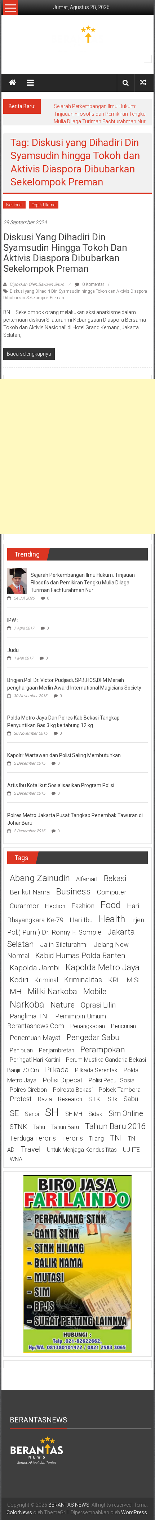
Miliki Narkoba (52, 991)
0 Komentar (92, 284)
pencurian (123, 1026)
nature (62, 1004)
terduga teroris (33, 1138)
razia (45, 1099)
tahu (39, 1127)
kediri (19, 979)
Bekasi (115, 878)
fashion (82, 906)
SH (52, 1112)
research (70, 1099)
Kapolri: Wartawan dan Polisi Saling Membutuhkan (64, 755)
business (73, 891)
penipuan (21, 1050)
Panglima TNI (29, 1016)
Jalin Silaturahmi (64, 945)
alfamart (87, 879)
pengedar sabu (93, 1037)
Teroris (72, 1138)
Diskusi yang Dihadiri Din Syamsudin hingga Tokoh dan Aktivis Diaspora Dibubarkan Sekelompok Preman (65, 253)
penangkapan (87, 1026)
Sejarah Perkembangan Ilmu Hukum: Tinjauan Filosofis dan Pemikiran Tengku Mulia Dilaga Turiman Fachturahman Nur (100, 113)
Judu (13, 650)
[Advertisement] (77, 456)
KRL (114, 980)
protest (21, 1099)
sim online (125, 1113)
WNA (16, 1159)
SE (14, 1113)
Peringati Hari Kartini (35, 1059)
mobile (94, 991)
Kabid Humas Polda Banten (80, 955)
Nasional (14, 204)
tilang (96, 1138)
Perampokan (102, 1049)
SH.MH (73, 1114)
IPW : (12, 620)
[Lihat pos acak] (143, 82)
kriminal (46, 980)
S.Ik (113, 1099)
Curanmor (24, 906)
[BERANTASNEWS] (37, 1450)
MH (16, 991)
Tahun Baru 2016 (115, 1126)
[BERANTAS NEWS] (12, 83)
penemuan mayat (35, 1038)
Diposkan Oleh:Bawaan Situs (36, 284)
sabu (131, 1099)
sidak (95, 1114)
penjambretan (56, 1050)
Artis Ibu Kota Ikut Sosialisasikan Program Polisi (60, 785)
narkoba (27, 1004)
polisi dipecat (63, 1080)
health (112, 919)
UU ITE (131, 1149)
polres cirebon (28, 1089)
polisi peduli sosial (112, 1080)
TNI (116, 1138)
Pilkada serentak (96, 1070)
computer (112, 892)
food (111, 904)
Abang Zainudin (40, 878)
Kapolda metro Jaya (103, 967)
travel (31, 1149)
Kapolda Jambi (34, 967)
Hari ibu (81, 920)
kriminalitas (83, 979)
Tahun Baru (65, 1127)
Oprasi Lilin (98, 1005)
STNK (18, 1127)
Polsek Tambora (120, 1089)
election (55, 906)
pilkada (57, 1069)
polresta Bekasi (73, 1089)
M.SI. (134, 980)
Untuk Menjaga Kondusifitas (82, 1149)
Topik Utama (44, 204)
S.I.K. (95, 1099)
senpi (32, 1114)
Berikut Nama (30, 892)
